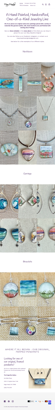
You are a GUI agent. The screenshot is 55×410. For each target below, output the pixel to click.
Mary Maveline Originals (13, 406)
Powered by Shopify (23, 406)
